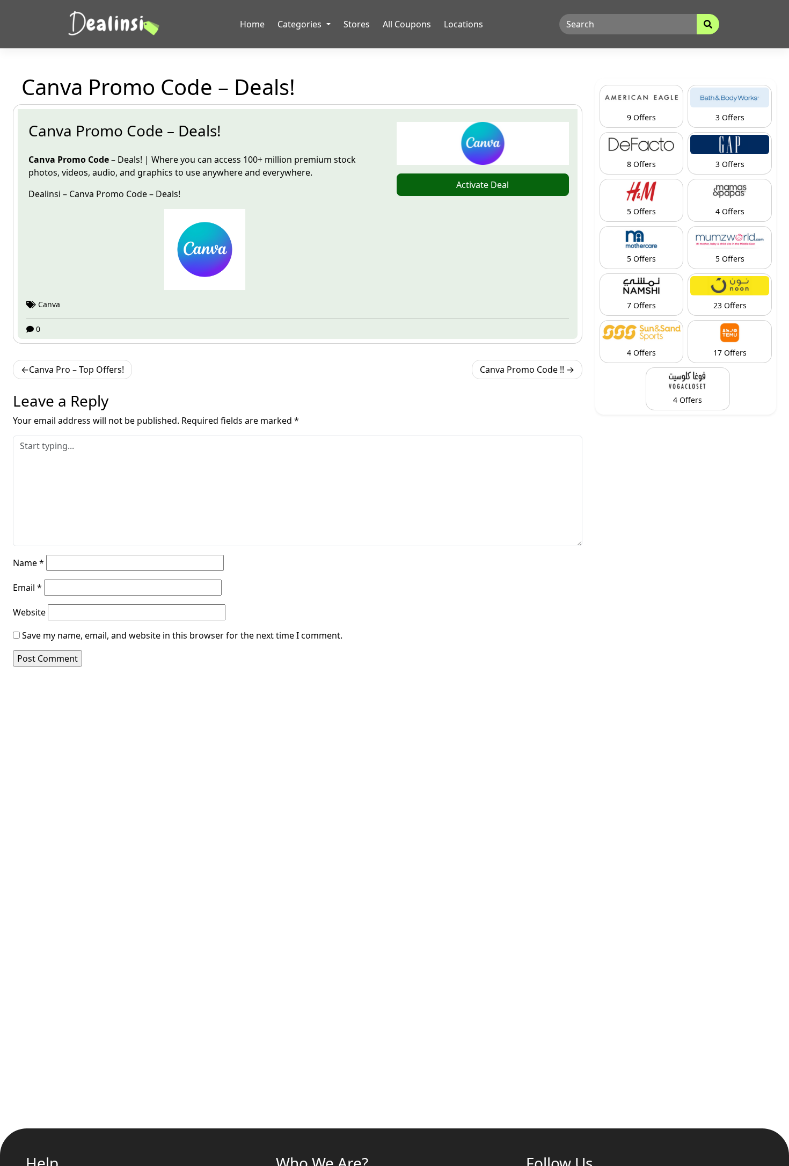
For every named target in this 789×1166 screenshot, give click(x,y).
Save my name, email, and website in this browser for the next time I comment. (182, 635)
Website (29, 612)
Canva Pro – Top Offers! (76, 369)
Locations (463, 24)
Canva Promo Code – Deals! (124, 130)
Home (252, 24)
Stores (357, 24)
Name (28, 563)
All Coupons (407, 24)
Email (27, 587)
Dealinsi (45, 194)
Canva (42, 159)
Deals (167, 194)
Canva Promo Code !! (522, 369)
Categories (300, 24)
